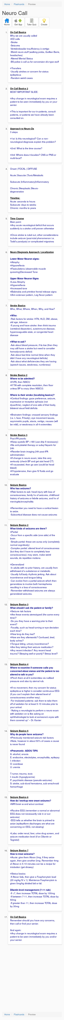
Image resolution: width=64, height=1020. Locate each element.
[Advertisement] (32, 978)
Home (7, 4)
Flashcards (19, 4)
